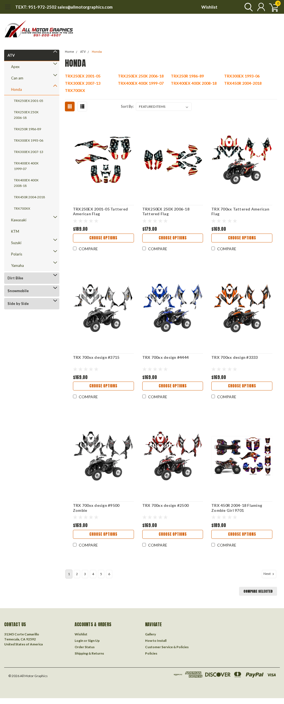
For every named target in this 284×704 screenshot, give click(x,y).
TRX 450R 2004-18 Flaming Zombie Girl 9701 (236, 508)
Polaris (16, 254)
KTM (15, 231)
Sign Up (94, 640)
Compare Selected (258, 591)
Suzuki (16, 242)
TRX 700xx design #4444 (165, 357)
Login (79, 640)
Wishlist (209, 6)
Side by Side (18, 303)
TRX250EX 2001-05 (28, 101)
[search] (247, 7)
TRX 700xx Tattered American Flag (240, 211)
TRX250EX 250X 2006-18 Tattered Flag (165, 211)
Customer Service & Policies (167, 647)
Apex (15, 66)
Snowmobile (18, 291)
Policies (151, 653)
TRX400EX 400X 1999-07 (26, 166)
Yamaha (17, 265)
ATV (11, 55)
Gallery (150, 634)
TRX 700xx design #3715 (96, 357)
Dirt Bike (15, 278)
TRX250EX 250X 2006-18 (26, 115)
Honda (16, 89)
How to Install (155, 640)
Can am (17, 78)
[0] (271, 7)
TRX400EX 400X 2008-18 (26, 183)
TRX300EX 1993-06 (28, 140)
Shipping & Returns (89, 653)
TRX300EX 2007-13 (28, 152)
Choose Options (103, 238)
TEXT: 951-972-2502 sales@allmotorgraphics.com (64, 6)
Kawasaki (18, 220)
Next (267, 574)
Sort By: (127, 106)
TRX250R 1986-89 (27, 129)
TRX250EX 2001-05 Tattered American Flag (100, 211)
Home (69, 52)
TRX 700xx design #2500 (165, 505)
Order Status (85, 647)
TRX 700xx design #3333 (234, 357)
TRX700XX (22, 208)
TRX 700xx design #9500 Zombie (96, 508)
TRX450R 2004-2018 (29, 197)
